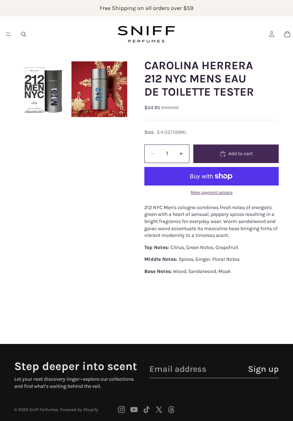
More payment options (212, 192)
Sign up (263, 369)
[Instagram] (121, 409)
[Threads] (171, 409)
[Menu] (8, 34)
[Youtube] (134, 409)
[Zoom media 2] (99, 89)
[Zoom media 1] (42, 89)
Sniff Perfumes (43, 409)
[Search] (23, 34)
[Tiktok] (146, 409)
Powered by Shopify (79, 409)
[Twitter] (159, 409)
